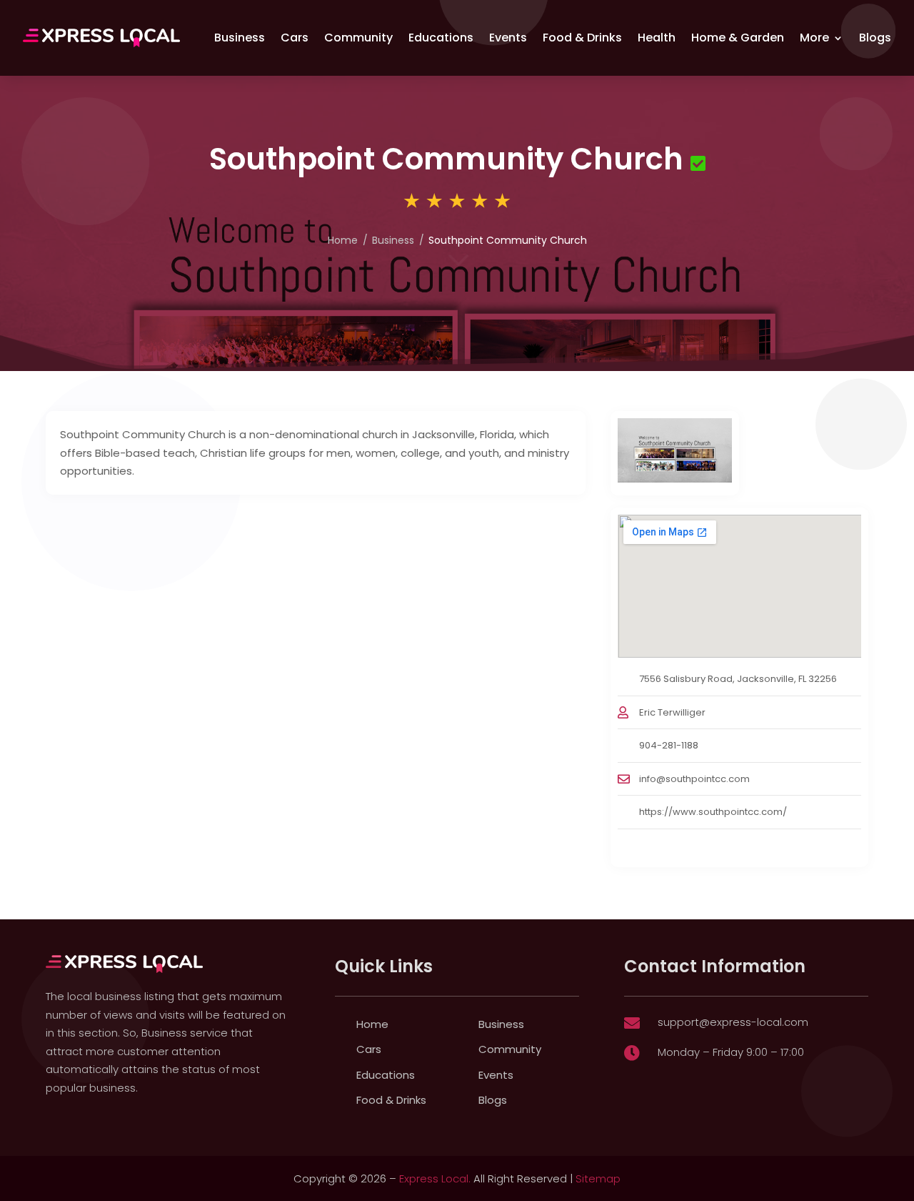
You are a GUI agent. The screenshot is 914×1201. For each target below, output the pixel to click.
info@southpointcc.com (694, 779)
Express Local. (435, 1178)
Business (239, 37)
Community (358, 37)
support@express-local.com (733, 1021)
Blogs (875, 37)
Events (508, 37)
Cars (294, 37)
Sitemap (598, 1178)
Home (343, 240)
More (814, 37)
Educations (440, 37)
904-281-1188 (668, 745)
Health (657, 37)
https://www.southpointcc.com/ (713, 812)
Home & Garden (737, 37)
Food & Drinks (582, 37)
